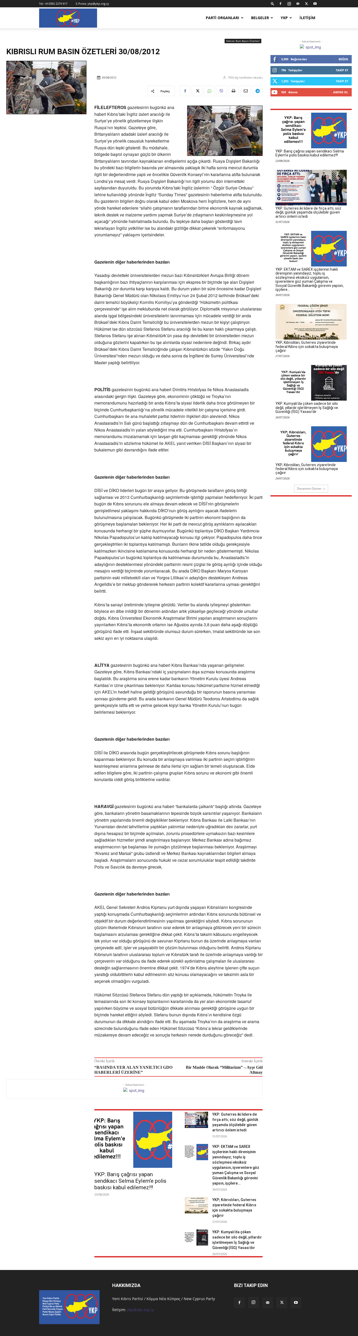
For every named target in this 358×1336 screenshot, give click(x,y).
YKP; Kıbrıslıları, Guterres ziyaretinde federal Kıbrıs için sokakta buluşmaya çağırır (306, 346)
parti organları (222, 17)
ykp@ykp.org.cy (98, 4)
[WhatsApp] (209, 91)
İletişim (307, 17)
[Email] (245, 91)
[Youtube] (315, 3)
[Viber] (221, 91)
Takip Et (342, 70)
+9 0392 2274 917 (56, 4)
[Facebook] (280, 3)
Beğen (343, 59)
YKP (284, 17)
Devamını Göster (309, 488)
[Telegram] (257, 91)
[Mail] (298, 3)
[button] (272, 4)
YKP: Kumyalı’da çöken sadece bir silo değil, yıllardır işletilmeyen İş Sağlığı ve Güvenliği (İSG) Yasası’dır (306, 407)
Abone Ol (340, 92)
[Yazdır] (233, 91)
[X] (306, 3)
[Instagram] (289, 3)
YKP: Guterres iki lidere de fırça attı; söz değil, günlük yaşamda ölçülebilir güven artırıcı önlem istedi (308, 212)
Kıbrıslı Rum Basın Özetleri (243, 41)
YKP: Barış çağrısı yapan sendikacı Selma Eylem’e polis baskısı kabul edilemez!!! (130, 1181)
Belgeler (260, 17)
